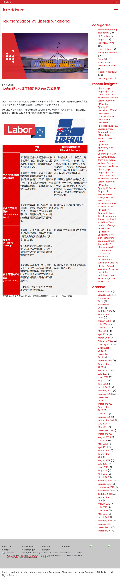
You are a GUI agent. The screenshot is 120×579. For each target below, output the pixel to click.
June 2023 (103, 377)
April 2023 (103, 383)
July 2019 (102, 463)
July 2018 (102, 507)
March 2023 (104, 387)
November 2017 (106, 527)
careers (66, 546)
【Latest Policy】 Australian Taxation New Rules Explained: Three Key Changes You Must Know (108, 274)
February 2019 (105, 480)
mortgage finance (107, 52)
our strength (28, 549)
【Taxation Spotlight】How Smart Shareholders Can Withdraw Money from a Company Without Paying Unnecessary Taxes (108, 155)
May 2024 (103, 331)
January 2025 (105, 294)
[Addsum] (12, 9)
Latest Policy (104, 49)
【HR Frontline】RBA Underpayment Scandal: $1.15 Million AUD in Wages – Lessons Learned (108, 133)
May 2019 (102, 470)
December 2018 (106, 487)
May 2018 (102, 513)
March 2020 (104, 450)
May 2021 (102, 427)
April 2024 (103, 334)
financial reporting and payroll (107, 31)
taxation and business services (107, 64)
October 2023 (105, 360)
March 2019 (103, 477)
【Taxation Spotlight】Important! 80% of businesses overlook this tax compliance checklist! (107, 113)
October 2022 (105, 403)
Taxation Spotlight (107, 71)
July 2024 (103, 324)
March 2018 (103, 517)
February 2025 (105, 291)
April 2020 (103, 447)
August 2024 (104, 320)
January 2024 (105, 344)
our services (28, 546)
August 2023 (104, 370)
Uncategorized (105, 78)
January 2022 (105, 417)
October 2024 (105, 311)
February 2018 (105, 520)
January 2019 (104, 483)
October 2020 (105, 433)
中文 (115, 2)
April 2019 (102, 473)
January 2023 (105, 394)
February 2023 (105, 390)
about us (6, 546)
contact (6, 549)
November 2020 (106, 430)
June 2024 (103, 327)
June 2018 (103, 510)
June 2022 (103, 413)
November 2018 (106, 490)
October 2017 (105, 530)
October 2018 (105, 494)
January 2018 (104, 524)
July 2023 (102, 373)
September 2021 (106, 420)
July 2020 (103, 440)
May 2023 (103, 380)
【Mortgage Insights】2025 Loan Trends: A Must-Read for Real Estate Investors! (108, 94)
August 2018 (104, 503)
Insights (102, 39)
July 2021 (102, 423)
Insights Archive (106, 42)
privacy (46, 549)
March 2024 (104, 337)
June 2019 (103, 467)
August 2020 (104, 437)
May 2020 (103, 443)
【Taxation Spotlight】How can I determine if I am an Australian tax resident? (107, 237)
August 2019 (104, 460)
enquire (46, 546)
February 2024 (105, 341)
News (100, 59)
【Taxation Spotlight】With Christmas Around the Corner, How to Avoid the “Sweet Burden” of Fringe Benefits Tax (107, 219)
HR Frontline (104, 36)
